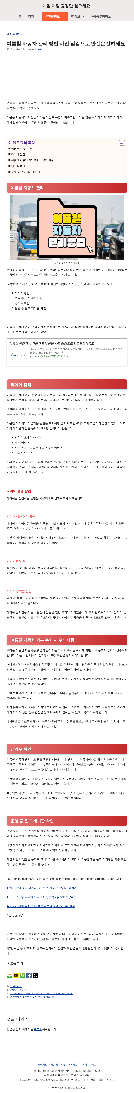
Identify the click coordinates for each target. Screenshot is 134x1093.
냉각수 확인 (18, 166)
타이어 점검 (18, 154)
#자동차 (17, 33)
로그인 (38, 1029)
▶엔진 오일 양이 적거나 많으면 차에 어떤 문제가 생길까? (42, 888)
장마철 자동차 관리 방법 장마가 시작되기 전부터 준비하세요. (41, 993)
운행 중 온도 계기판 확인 (25, 172)
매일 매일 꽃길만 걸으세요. (67, 5)
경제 (31, 16)
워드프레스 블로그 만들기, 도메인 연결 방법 (32, 997)
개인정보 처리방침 (48, 1064)
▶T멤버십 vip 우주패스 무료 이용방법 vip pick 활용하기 (42, 897)
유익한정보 (52, 16)
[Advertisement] (67, 76)
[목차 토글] (120, 143)
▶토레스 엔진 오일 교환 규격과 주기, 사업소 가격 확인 (41, 906)
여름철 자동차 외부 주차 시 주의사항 (32, 160)
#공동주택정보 (101, 16)
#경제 (84, 1064)
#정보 (23, 990)
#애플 (93, 1064)
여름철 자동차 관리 (22, 148)
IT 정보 (75, 16)
